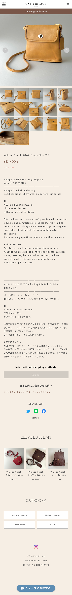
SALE (52, 524)
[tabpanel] (36, 50)
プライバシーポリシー (36, 556)
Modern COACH (52, 515)
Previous (5, 50)
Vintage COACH (19, 515)
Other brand (19, 524)
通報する (36, 418)
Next (66, 50)
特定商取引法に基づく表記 (36, 560)
